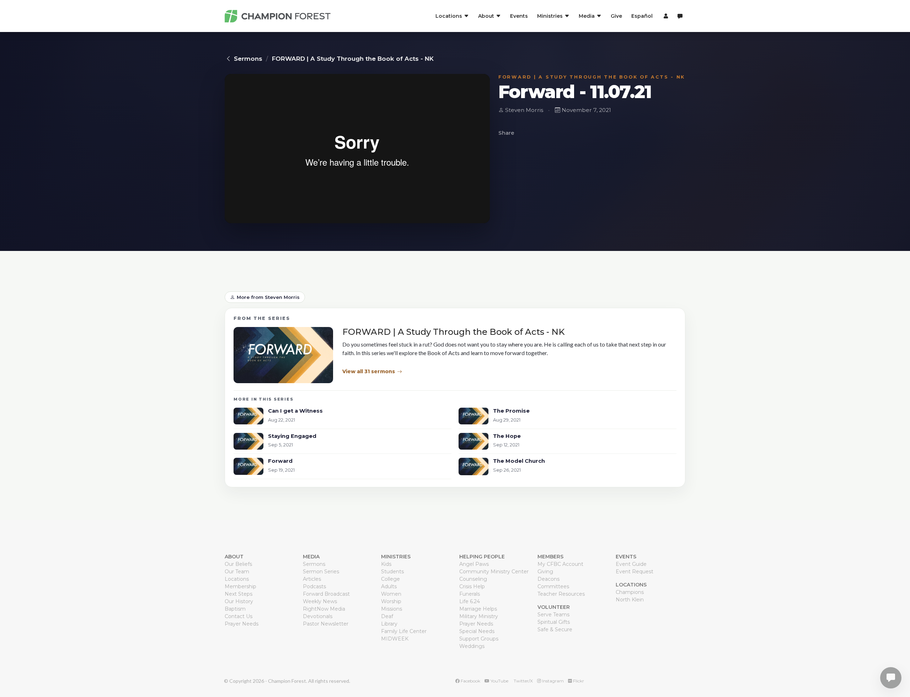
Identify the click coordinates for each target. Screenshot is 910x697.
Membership (240, 586)
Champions (630, 592)
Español (642, 16)
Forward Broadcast (326, 594)
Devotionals (317, 616)
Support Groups (478, 639)
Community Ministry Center (494, 571)
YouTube (498, 680)
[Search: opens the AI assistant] (680, 16)
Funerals (469, 594)
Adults (389, 586)
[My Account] (664, 16)
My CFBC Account (560, 564)
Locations (237, 579)
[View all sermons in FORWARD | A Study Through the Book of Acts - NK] (283, 355)
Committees (553, 586)
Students (392, 571)
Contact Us (238, 616)
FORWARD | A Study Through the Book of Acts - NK (353, 58)
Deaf (387, 616)
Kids (386, 564)
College (390, 579)
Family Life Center (404, 631)
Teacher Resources (561, 594)
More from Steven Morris (268, 297)
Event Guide (631, 564)
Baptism (235, 609)
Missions (391, 609)
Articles (312, 579)
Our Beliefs (238, 564)
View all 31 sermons (368, 371)
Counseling (473, 579)
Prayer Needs (241, 624)
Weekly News (320, 601)
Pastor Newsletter (325, 624)
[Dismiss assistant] (899, 666)
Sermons (248, 58)
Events (519, 16)
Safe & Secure (554, 629)
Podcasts (314, 586)
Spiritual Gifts (553, 622)
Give (616, 16)
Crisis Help (472, 586)
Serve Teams (553, 614)
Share (506, 132)
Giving (545, 571)
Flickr (578, 680)
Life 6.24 (469, 601)
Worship (391, 601)
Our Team (237, 571)
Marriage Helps (478, 609)
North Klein (630, 599)
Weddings (472, 646)
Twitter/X (523, 680)
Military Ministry (478, 616)
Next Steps (238, 594)
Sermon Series (321, 571)
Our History (239, 601)
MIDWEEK (394, 639)
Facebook (470, 680)
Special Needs (476, 631)
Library (389, 624)
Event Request (634, 571)
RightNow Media (324, 609)
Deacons (548, 579)
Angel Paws (474, 564)
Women (391, 594)
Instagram (552, 680)
